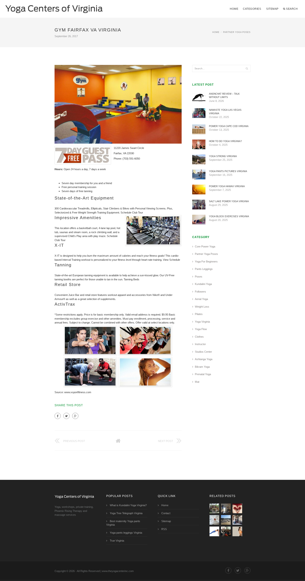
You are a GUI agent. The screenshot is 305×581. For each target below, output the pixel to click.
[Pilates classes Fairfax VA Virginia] (226, 508)
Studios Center (203, 351)
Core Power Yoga (205, 246)
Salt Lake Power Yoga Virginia (229, 201)
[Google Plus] (75, 416)
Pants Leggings (204, 268)
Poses (198, 276)
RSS (164, 529)
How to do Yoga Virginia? (225, 141)
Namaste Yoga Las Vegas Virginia (225, 112)
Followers (200, 291)
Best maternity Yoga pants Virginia (123, 523)
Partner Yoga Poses (236, 32)
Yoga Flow (201, 329)
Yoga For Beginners (206, 261)
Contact (165, 513)
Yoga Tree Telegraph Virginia (126, 513)
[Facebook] (58, 416)
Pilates (199, 314)
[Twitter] (66, 416)
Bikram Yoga (202, 366)
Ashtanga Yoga (203, 359)
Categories (252, 8)
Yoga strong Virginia (223, 156)
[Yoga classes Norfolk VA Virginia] (226, 531)
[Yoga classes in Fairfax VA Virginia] (237, 508)
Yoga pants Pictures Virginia (228, 171)
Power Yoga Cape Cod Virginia (229, 126)
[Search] (246, 68)
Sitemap (272, 8)
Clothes (199, 336)
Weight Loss (202, 306)
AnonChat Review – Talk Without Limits (224, 96)
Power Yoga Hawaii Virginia (227, 186)
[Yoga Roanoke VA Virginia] (226, 520)
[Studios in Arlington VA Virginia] (237, 531)
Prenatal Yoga (203, 374)
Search (292, 8)
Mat (197, 381)
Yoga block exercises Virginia (229, 216)
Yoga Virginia (202, 321)
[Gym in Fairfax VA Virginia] (214, 508)
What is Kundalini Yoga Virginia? (128, 505)
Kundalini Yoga (203, 283)
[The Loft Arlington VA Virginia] (214, 520)
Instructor (200, 344)
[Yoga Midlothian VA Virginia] (237, 520)
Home (234, 8)
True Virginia (117, 540)
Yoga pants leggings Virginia (126, 532)
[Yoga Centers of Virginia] (54, 6)
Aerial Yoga (201, 298)
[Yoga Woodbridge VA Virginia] (214, 531)
